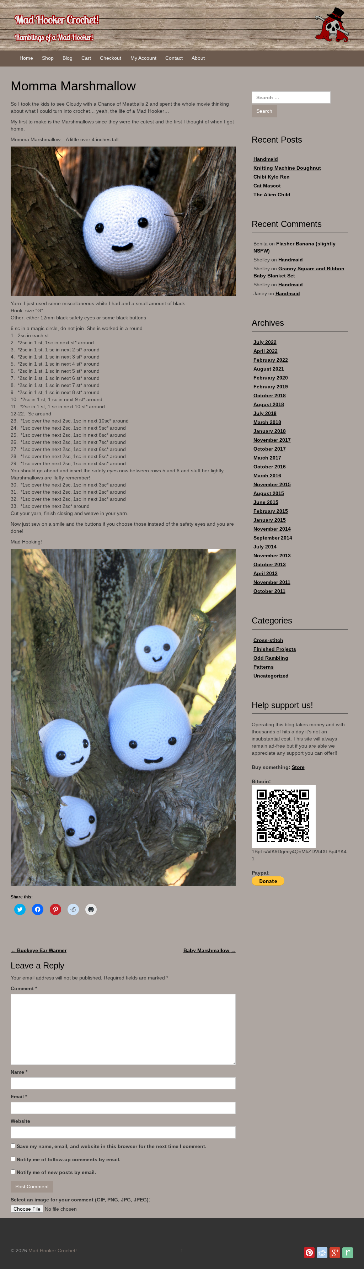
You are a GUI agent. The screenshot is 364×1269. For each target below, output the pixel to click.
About (198, 58)
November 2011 (271, 582)
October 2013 (269, 564)
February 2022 (270, 360)
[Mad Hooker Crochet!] (331, 24)
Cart (86, 58)
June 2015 (265, 502)
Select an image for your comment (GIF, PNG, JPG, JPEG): (80, 1199)
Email (19, 1096)
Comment (24, 988)
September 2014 (272, 538)
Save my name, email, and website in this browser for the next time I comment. (112, 1146)
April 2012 (265, 573)
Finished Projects (274, 649)
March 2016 (267, 475)
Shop (48, 58)
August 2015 (268, 493)
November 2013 (272, 555)
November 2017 (272, 440)
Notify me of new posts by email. (56, 1172)
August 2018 (268, 404)
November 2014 (272, 529)
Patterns (263, 667)
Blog (68, 58)
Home (26, 58)
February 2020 (270, 378)
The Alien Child (271, 194)
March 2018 (267, 422)
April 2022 (265, 351)
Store (298, 767)
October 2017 (269, 449)
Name (19, 1072)
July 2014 (265, 546)
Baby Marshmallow (209, 950)
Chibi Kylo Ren (271, 177)
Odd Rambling (270, 658)
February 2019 (270, 386)
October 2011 (269, 591)
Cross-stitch (268, 640)
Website (20, 1121)
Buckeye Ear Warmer (38, 950)
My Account (143, 58)
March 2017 (267, 458)
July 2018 (265, 413)
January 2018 (269, 431)
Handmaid (265, 159)
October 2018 (269, 395)
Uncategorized (271, 676)
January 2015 (269, 520)
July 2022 (265, 342)
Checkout (110, 58)
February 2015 (270, 511)
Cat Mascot (267, 186)
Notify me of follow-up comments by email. (69, 1159)
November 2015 (272, 484)
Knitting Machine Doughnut (287, 168)
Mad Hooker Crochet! (57, 19)
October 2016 (269, 466)
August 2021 (268, 369)
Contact (174, 58)
